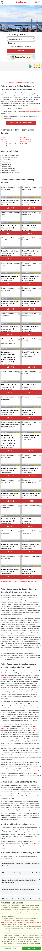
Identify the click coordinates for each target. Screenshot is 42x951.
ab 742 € (10, 577)
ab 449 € (10, 208)
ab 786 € (10, 309)
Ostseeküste (9, 671)
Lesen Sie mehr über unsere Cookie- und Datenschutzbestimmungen (20, 922)
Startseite (11, 82)
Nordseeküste (25, 598)
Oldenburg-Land (25, 142)
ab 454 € (10, 476)
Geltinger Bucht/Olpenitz (8, 144)
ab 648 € (10, 258)
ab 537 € (10, 367)
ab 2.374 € (31, 501)
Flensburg (4, 142)
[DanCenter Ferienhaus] (21, 2)
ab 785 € (31, 418)
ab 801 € (10, 233)
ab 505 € (31, 258)
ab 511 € (10, 501)
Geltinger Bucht (28, 111)
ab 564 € (10, 334)
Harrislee (4, 146)
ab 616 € (31, 577)
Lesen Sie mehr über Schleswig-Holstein (21, 122)
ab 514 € (10, 526)
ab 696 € (31, 476)
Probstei (23, 144)
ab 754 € (10, 392)
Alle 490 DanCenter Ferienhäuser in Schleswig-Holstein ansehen (19, 581)
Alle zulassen (32, 948)
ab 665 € (10, 418)
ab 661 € (10, 284)
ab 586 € (10, 450)
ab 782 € (31, 392)
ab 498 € (31, 208)
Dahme (3, 137)
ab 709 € (31, 334)
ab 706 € (31, 450)
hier (19, 924)
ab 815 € (31, 551)
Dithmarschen (5, 139)
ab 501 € (31, 284)
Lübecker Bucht (26, 139)
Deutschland (18, 82)
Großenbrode (4, 677)
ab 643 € (31, 526)
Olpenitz (36, 111)
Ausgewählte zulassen (10, 948)
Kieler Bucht (24, 137)
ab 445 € (31, 233)
